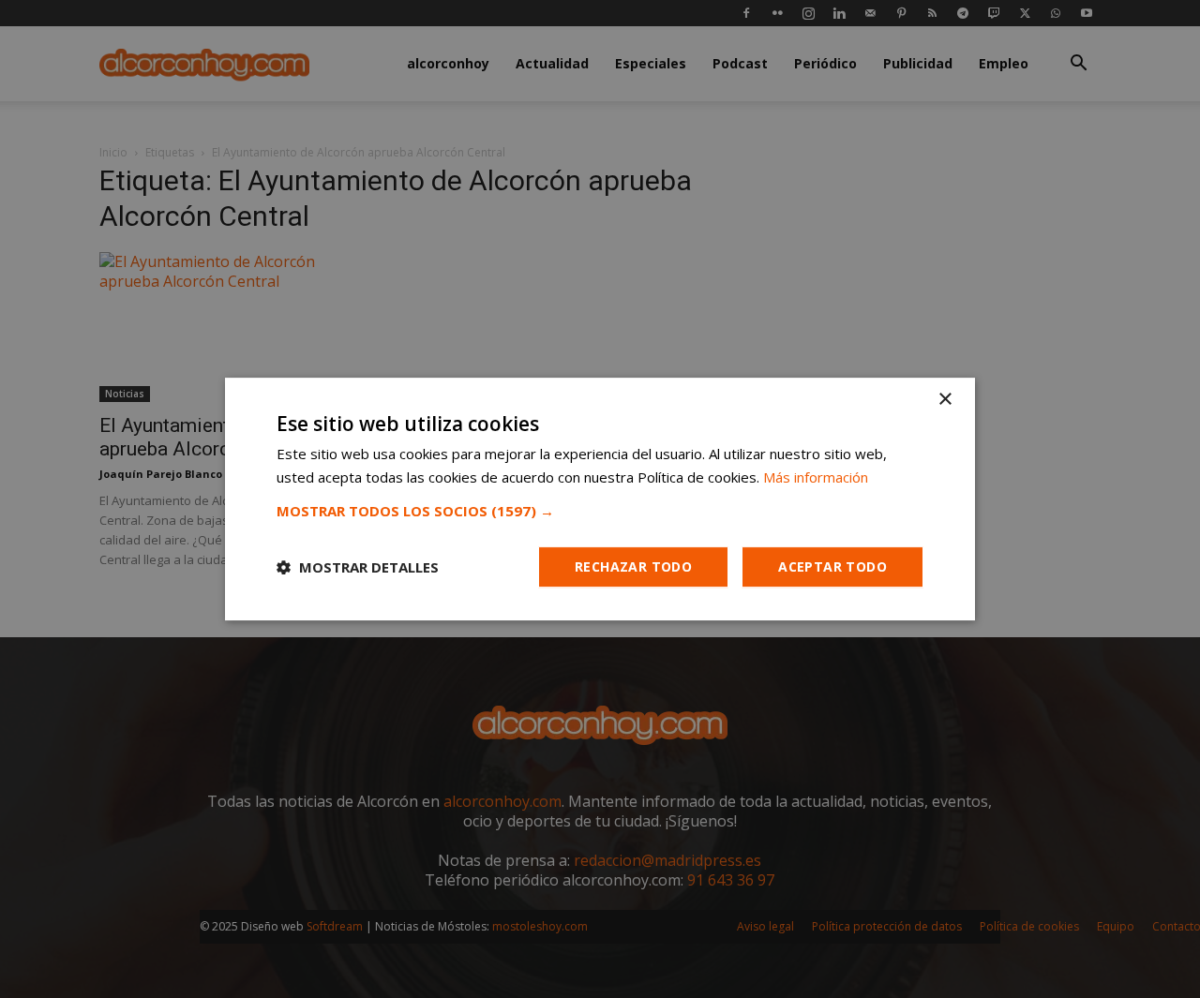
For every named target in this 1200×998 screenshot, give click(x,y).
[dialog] (600, 499)
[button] (600, 510)
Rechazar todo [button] (633, 566)
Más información (815, 477)
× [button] (945, 400)
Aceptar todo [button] (832, 566)
